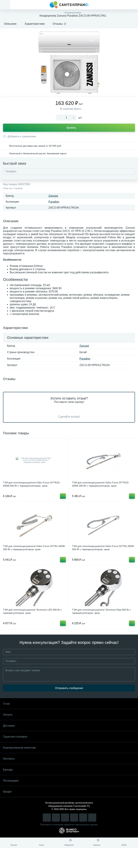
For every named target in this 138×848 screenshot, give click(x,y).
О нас (6, 703)
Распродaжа (11, 780)
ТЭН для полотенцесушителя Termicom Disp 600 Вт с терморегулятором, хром (101, 611)
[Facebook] (65, 817)
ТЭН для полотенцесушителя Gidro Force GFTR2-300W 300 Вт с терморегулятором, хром (103, 548)
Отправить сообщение (69, 688)
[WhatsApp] (74, 817)
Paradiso (53, 201)
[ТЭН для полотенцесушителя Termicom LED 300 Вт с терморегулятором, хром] (34, 587)
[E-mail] (83, 817)
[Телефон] (92, 817)
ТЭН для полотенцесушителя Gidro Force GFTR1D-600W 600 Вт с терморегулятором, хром (31, 484)
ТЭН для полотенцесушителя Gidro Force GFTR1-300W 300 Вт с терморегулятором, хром (34, 548)
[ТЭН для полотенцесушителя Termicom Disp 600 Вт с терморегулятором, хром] (103, 587)
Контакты (9, 758)
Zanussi (53, 195)
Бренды (8, 769)
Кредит (7, 791)
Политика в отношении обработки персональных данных (69, 824)
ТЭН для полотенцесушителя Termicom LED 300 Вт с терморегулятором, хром (32, 611)
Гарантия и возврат (15, 736)
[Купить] (63, 496)
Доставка (9, 725)
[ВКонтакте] (56, 817)
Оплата (7, 714)
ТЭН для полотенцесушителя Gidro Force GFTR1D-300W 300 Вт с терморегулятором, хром (100, 484)
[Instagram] (47, 817)
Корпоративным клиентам (19, 747)
